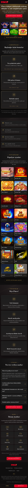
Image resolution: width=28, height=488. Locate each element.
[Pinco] (4, 2)
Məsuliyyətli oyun (9, 468)
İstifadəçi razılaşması (18, 468)
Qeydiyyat (21, 485)
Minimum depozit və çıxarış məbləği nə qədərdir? (12, 396)
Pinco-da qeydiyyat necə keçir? (10, 370)
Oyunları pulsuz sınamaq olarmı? (10, 402)
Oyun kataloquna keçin (14, 37)
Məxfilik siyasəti (12, 470)
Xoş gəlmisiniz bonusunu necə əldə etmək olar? (12, 390)
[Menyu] (26, 2)
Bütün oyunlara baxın (14, 280)
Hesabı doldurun (14, 458)
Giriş (7, 485)
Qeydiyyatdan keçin (14, 15)
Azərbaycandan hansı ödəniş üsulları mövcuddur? (11, 384)
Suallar (18, 470)
